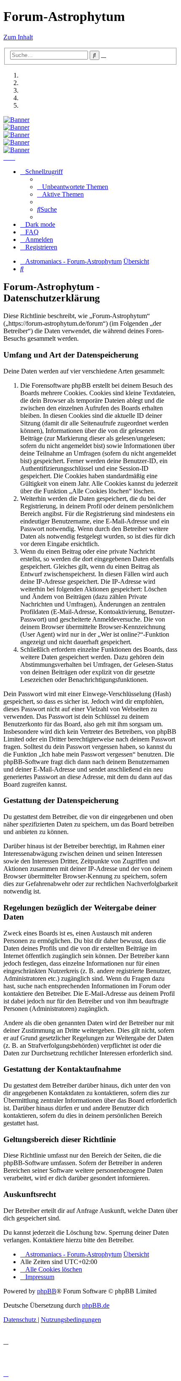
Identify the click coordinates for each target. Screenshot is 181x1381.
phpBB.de (95, 1305)
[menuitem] (72, 186)
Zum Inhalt (18, 37)
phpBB (46, 1291)
